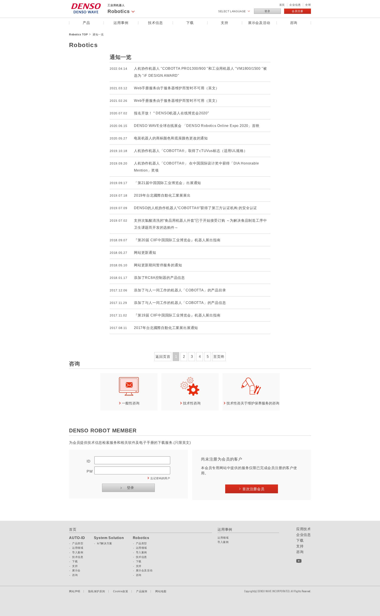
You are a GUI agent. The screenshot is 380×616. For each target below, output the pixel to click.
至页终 (218, 356)
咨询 (294, 23)
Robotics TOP (78, 34)
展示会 (76, 570)
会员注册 (297, 11)
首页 (282, 4)
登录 (267, 11)
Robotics (141, 538)
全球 (308, 4)
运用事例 (120, 23)
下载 (190, 23)
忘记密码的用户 (160, 478)
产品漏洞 (141, 591)
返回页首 (162, 356)
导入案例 (77, 552)
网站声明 (74, 591)
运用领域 (77, 547)
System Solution (109, 538)
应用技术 (303, 529)
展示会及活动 (259, 23)
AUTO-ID (77, 538)
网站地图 (160, 591)
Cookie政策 (120, 591)
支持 (224, 23)
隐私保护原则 (96, 591)
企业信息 (295, 4)
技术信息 (155, 23)
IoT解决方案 (104, 543)
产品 (86, 23)
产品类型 (77, 543)
